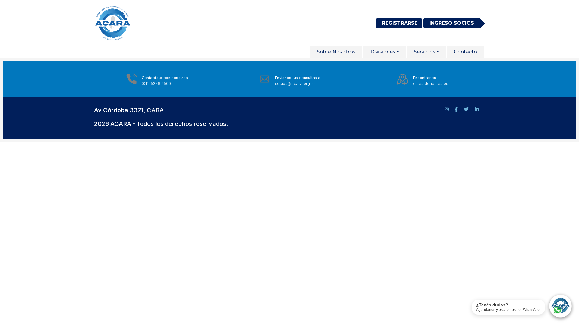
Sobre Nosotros (336, 52)
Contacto (465, 52)
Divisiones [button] (382, 52)
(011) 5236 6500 (156, 83)
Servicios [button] (424, 52)
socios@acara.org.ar (295, 83)
